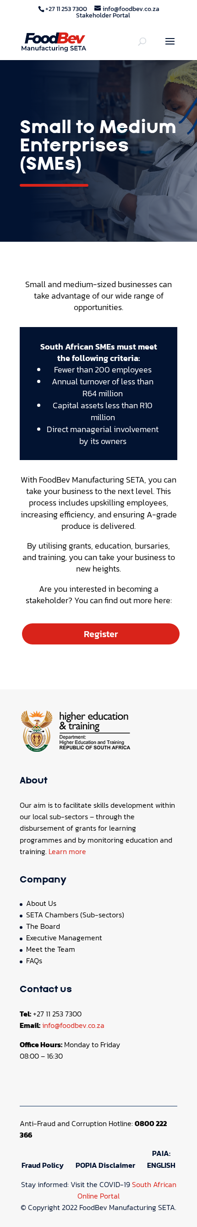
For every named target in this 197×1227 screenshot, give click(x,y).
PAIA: (161, 1153)
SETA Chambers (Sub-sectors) (75, 914)
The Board (43, 926)
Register (101, 634)
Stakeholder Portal (103, 15)
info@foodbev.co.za (73, 1025)
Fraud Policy (43, 1165)
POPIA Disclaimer (105, 1165)
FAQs (34, 960)
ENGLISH (161, 1165)
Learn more (67, 851)
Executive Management (64, 937)
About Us (41, 903)
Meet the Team (50, 949)
